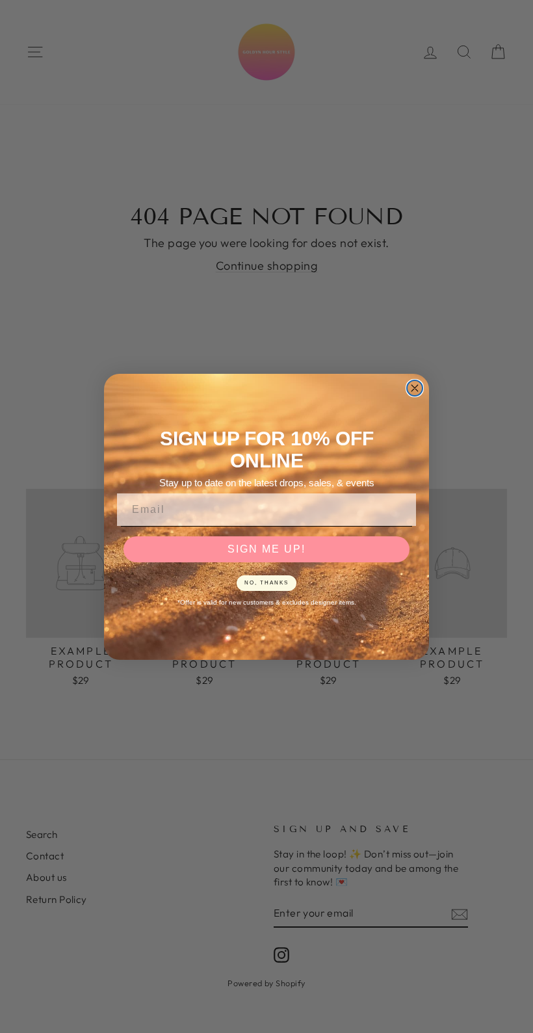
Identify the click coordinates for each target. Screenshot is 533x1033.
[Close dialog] (414, 388)
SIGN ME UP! (267, 549)
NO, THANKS (266, 583)
